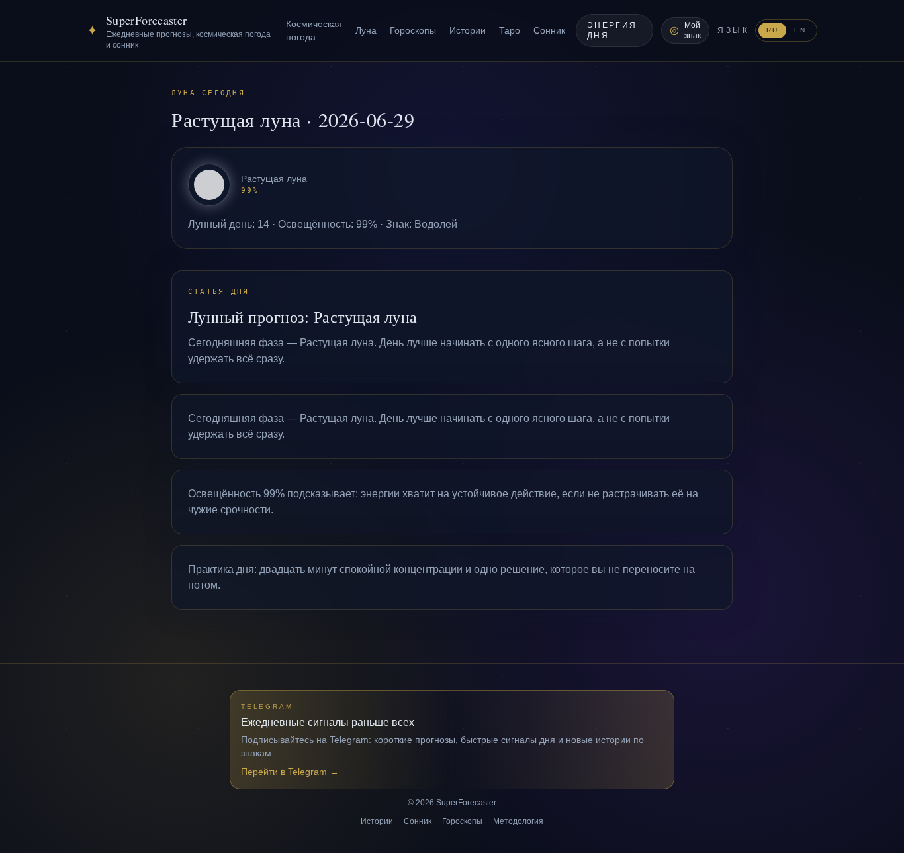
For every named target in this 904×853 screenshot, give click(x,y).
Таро (509, 30)
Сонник (549, 30)
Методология (518, 821)
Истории (467, 30)
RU (772, 30)
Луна (366, 30)
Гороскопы (413, 30)
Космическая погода (314, 30)
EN (800, 30)
